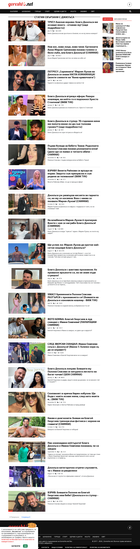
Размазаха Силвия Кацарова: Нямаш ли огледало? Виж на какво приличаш (123, 67)
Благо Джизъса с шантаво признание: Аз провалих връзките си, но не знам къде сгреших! (72, 272)
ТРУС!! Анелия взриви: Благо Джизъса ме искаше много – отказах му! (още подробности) (73, 24)
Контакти (45, 547)
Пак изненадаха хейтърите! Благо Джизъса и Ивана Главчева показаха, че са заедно (73, 445)
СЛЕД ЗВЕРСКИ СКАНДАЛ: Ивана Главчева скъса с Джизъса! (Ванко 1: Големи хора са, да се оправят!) (73, 346)
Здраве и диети (60, 11)
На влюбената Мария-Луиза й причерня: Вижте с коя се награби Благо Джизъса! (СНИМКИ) (72, 222)
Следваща (25, 517)
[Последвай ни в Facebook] (129, 4)
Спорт (47, 11)
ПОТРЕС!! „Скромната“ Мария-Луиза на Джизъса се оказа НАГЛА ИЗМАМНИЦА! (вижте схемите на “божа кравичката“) (71, 74)
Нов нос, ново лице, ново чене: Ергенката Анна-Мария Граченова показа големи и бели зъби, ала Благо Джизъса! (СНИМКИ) (73, 49)
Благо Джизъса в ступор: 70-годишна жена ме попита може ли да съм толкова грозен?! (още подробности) (74, 123)
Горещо (38, 11)
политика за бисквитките (11, 539)
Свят (93, 11)
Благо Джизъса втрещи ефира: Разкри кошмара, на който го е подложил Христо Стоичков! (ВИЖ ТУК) (73, 99)
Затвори (15, 546)
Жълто (73, 11)
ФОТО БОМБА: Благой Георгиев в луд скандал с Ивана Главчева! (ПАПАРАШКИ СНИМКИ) (72, 321)
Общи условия (57, 547)
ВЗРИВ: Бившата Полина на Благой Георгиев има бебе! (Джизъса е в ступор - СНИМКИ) (73, 495)
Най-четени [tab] (108, 19)
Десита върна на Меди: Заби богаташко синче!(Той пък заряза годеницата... (123, 42)
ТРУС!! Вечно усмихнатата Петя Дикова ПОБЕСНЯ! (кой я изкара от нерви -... (123, 54)
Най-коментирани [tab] (120, 19)
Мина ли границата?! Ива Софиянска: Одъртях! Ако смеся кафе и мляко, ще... (123, 29)
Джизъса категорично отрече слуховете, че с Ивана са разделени (73, 469)
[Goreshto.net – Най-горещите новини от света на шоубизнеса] (20, 4)
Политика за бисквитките (100, 547)
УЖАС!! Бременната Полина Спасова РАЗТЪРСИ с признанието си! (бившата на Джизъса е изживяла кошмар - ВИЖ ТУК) (73, 297)
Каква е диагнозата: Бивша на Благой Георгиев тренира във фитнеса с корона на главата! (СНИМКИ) (74, 420)
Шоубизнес (26, 11)
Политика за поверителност (76, 547)
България (14, 11)
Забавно (83, 11)
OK (25, 546)
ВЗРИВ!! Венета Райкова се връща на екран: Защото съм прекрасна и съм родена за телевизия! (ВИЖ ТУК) (70, 173)
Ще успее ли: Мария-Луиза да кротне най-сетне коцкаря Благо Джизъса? (73, 246)
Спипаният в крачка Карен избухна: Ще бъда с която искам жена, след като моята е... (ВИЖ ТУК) (73, 396)
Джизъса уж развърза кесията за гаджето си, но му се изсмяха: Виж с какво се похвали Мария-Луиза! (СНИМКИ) (73, 198)
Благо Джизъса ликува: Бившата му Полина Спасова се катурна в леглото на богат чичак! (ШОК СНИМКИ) (72, 371)
